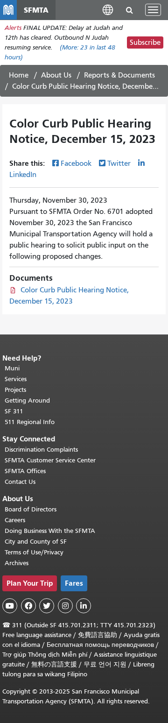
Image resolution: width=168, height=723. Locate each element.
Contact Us (20, 482)
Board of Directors (30, 509)
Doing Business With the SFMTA (50, 531)
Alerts (13, 28)
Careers (15, 520)
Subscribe (145, 42)
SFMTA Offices (25, 471)
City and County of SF (36, 542)
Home (18, 75)
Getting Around (27, 400)
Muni (12, 368)
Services (16, 379)
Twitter (119, 163)
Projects (15, 390)
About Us (56, 75)
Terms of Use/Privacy (34, 552)
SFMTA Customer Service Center (50, 460)
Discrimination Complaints (41, 450)
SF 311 (14, 411)
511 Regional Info (30, 422)
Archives (16, 563)
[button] (108, 9)
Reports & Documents (119, 75)
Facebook (76, 163)
